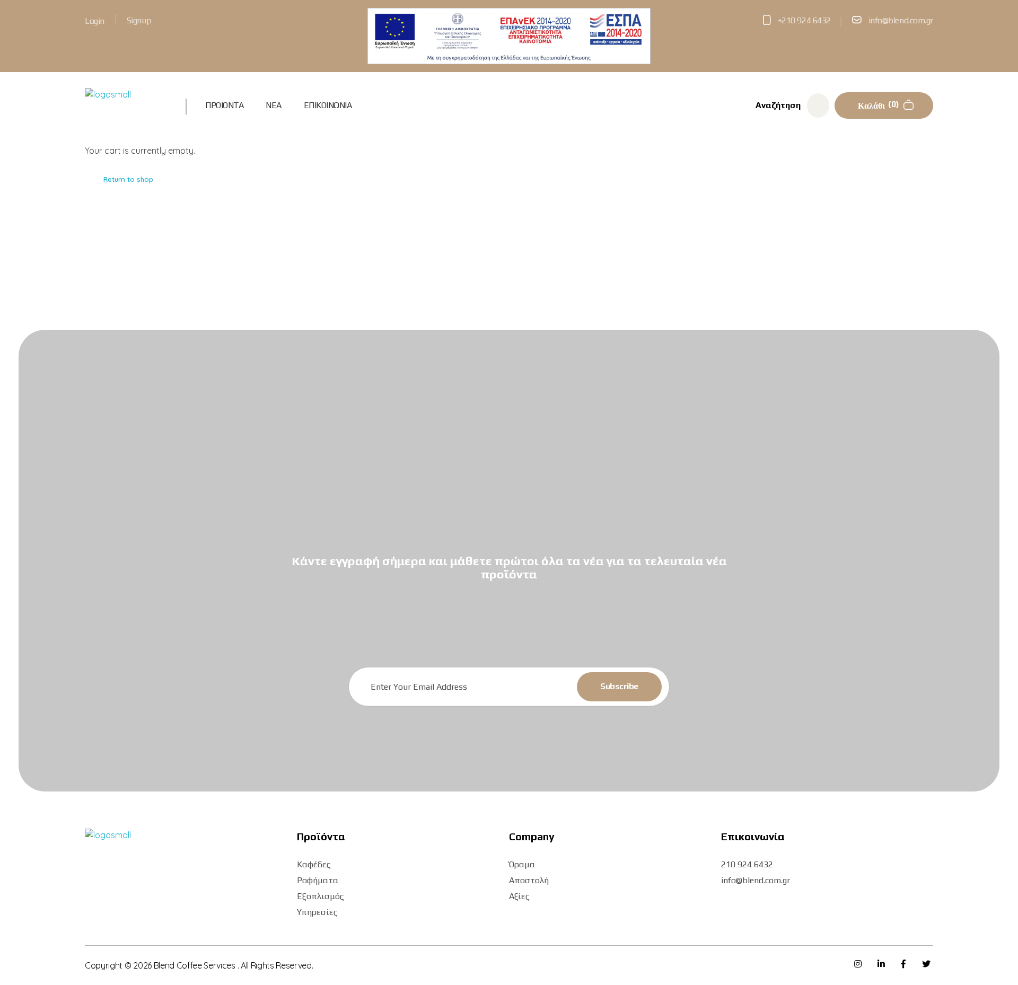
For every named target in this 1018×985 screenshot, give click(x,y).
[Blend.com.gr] (124, 103)
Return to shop (128, 179)
